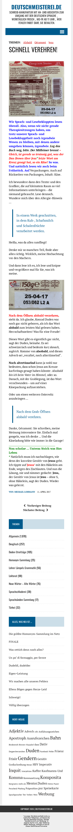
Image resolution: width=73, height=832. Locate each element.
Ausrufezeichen (38, 738)
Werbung (46, 794)
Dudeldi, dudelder (19, 665)
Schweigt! (15, 697)
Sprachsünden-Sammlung (21, 600)
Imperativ (45, 764)
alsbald (27, 42)
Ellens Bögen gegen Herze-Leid (28, 689)
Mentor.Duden (36, 783)
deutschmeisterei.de (43, 809)
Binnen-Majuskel (26, 745)
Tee (24, 795)
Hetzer (29, 765)
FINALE (13, 642)
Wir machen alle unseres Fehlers (28, 681)
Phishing (21, 788)
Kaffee (36, 771)
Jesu (51, 42)
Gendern (27, 758)
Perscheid (13, 788)
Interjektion (27, 771)
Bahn (55, 738)
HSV (35, 764)
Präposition (32, 788)
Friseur (59, 751)
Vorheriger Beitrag (39, 505)
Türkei (12, 607)
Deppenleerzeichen (17, 751)
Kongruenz (13, 784)
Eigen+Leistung (18, 673)
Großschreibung (17, 764)
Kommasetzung (31, 778)
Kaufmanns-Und (52, 771)
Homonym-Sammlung (19, 560)
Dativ (44, 744)
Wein (35, 795)
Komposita (50, 777)
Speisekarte (51, 788)
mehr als (22, 784)
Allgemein (14, 536)
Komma (16, 777)
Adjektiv (16, 731)
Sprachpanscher (15, 795)
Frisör (13, 759)
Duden (32, 750)
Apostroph (17, 738)
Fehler (51, 751)
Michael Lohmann (24, 492)
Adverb (29, 731)
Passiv (56, 784)
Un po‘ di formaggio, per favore (27, 658)
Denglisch (14, 544)
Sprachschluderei (17, 592)
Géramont (40, 42)
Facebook (44, 751)
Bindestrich (13, 745)
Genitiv (42, 759)
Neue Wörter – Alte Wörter (22, 584)
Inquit (15, 770)
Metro (50, 784)
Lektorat (13, 576)
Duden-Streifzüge (17, 552)
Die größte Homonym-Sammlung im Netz (34, 634)
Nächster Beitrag (34, 510)
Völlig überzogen (19, 705)
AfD (36, 732)
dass (36, 744)
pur (40, 788)
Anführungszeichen (49, 731)
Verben (29, 795)
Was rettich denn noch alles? (26, 650)
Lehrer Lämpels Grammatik (22, 568)
